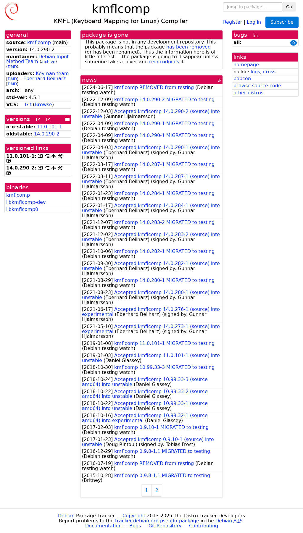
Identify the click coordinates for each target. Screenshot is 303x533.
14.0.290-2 (46, 134)
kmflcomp (39, 42)
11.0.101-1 (49, 127)
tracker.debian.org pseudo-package (157, 521)
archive (48, 61)
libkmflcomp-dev (26, 202)
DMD (12, 66)
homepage (246, 64)
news (89, 79)
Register (232, 22)
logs (255, 72)
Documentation (103, 526)
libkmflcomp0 (22, 209)
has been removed (188, 47)
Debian (66, 516)
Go (289, 6)
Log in (254, 22)
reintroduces (164, 61)
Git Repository (165, 526)
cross (269, 72)
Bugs (135, 526)
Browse (43, 104)
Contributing (203, 526)
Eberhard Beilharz (44, 78)
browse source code (257, 85)
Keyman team (52, 73)
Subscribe (282, 22)
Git (28, 104)
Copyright (134, 516)
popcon (242, 78)
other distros (248, 93)
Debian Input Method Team (37, 59)
